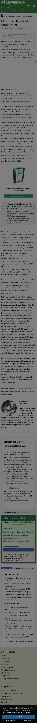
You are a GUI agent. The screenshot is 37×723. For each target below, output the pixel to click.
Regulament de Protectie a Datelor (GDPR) (16, 710)
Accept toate (18, 717)
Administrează (10, 720)
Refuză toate (27, 720)
